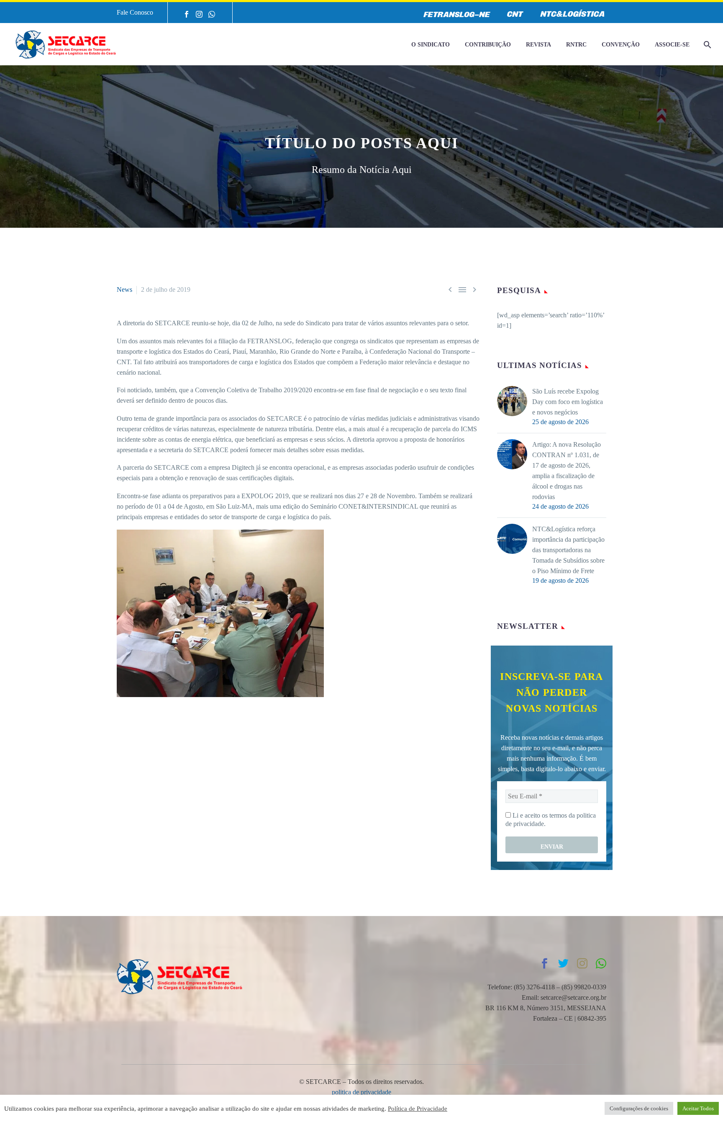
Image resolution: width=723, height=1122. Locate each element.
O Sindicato (430, 44)
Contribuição (488, 44)
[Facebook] (186, 14)
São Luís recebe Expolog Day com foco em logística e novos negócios (567, 402)
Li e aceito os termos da (550, 819)
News (124, 289)
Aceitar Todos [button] (698, 1108)
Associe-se (672, 44)
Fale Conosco (135, 12)
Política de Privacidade (417, 1108)
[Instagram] (199, 14)
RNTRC (576, 44)
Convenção (621, 44)
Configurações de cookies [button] (639, 1108)
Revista (538, 44)
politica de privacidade (361, 1092)
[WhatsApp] (211, 14)
